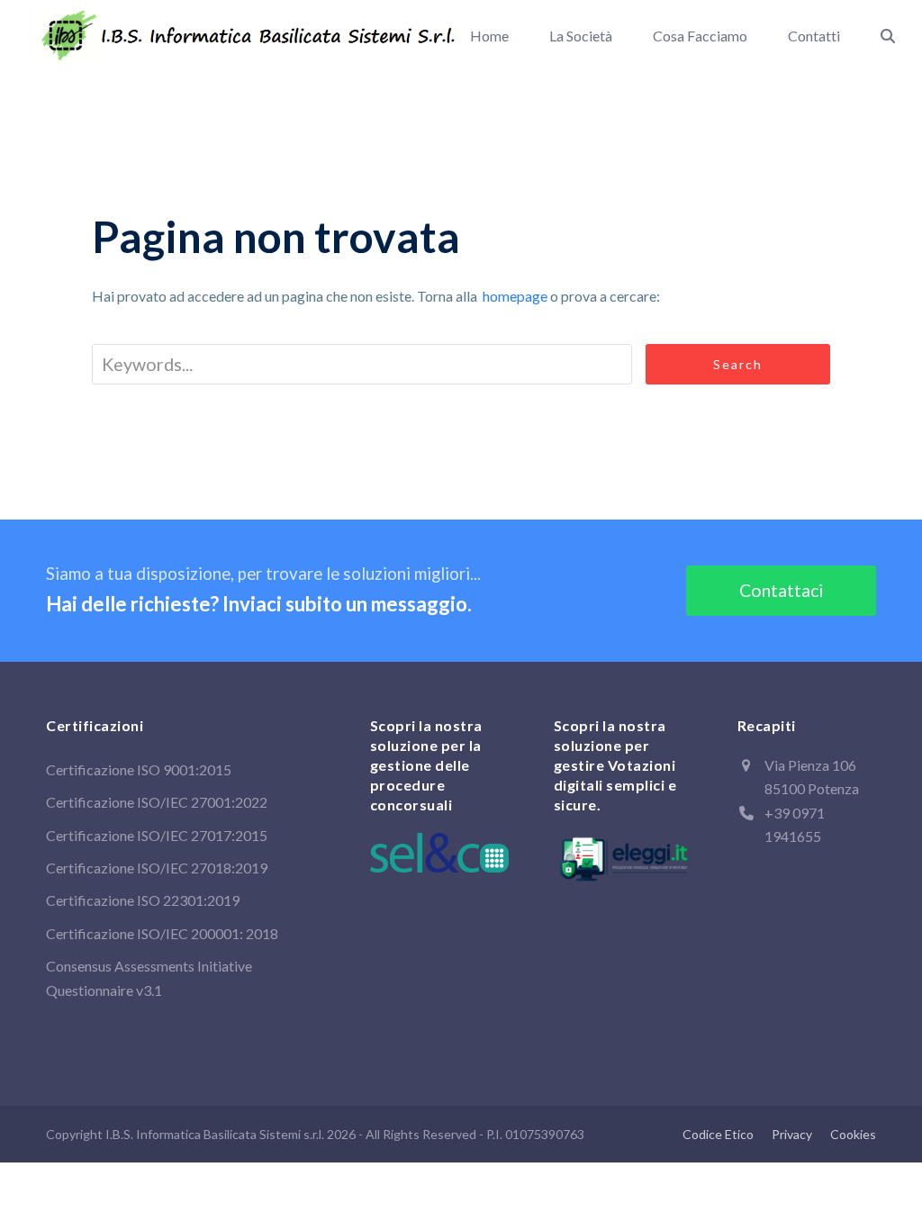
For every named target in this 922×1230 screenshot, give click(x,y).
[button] (887, 36)
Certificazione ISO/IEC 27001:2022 (156, 801)
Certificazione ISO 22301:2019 (143, 900)
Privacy (792, 1134)
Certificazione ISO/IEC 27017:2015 (156, 835)
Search (738, 364)
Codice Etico (718, 1134)
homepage (515, 295)
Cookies (853, 1134)
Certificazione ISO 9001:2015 (138, 769)
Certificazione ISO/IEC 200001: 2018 (162, 933)
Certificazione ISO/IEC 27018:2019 (156, 867)
